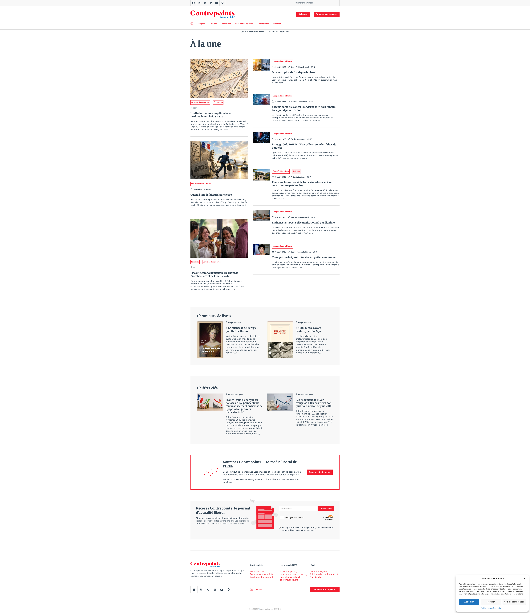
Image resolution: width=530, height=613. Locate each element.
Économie (218, 102)
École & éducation (281, 171)
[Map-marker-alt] (222, 3)
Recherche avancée (304, 3)
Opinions (213, 24)
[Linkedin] (211, 3)
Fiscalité (195, 262)
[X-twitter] (205, 3)
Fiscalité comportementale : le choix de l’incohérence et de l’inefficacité (214, 274)
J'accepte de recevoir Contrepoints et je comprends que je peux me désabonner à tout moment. (307, 529)
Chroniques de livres (244, 24)
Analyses (201, 24)
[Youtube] (217, 3)
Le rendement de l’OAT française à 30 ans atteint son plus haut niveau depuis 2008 (314, 403)
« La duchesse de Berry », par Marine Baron (242, 329)
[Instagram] (199, 3)
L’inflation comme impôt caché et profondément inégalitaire (210, 115)
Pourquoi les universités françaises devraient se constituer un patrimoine (302, 184)
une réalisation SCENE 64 (271, 609)
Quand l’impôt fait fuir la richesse (211, 194)
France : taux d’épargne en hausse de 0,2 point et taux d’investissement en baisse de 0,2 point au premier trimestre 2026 (244, 406)
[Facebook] (193, 3)
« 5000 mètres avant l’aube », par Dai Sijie (308, 329)
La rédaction (263, 24)
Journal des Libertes (200, 102)
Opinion (296, 171)
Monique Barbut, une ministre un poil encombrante (304, 257)
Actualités (226, 24)
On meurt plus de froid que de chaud (294, 72)
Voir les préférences (514, 601)
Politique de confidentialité (491, 608)
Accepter (469, 601)
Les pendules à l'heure (201, 184)
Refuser (491, 601)
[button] (524, 578)
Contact (277, 24)
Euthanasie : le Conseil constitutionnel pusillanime (303, 222)
